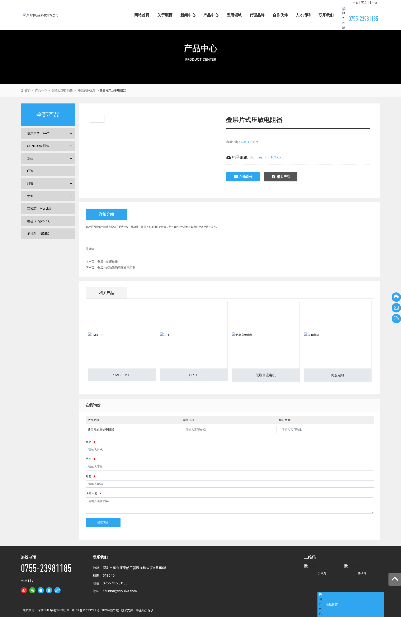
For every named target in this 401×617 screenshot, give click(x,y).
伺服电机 (337, 375)
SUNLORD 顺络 (62, 90)
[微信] (32, 590)
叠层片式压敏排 (107, 261)
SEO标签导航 (110, 610)
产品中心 (200, 48)
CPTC (193, 375)
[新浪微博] (24, 590)
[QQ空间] (49, 590)
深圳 (151, 610)
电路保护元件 (87, 90)
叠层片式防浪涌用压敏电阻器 (116, 267)
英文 (364, 2)
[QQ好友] (41, 590)
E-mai (373, 2)
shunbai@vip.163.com (266, 157)
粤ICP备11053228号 (85, 610)
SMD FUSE (121, 375)
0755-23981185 (363, 18)
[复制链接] (57, 590)
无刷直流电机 (266, 375)
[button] (200, 79)
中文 (355, 2)
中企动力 (142, 610)
